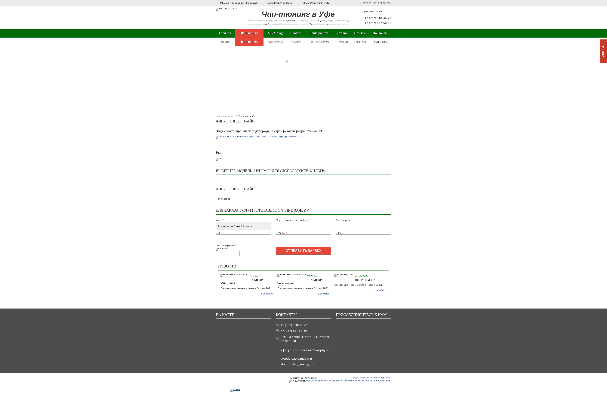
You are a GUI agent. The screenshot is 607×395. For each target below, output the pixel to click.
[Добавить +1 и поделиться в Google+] (604, 152)
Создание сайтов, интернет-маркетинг (371, 377)
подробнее (266, 293)
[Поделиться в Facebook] (604, 146)
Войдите (364, 2)
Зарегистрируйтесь (382, 2)
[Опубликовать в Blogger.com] (604, 140)
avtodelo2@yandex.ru (296, 358)
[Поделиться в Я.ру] (604, 176)
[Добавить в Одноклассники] (604, 158)
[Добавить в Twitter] (604, 164)
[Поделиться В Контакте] (604, 170)
